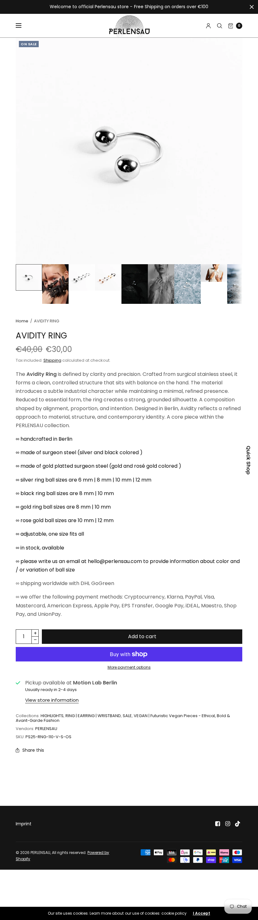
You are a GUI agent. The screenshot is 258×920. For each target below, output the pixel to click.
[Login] (208, 26)
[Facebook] (218, 824)
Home (22, 321)
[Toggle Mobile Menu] (23, 26)
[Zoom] (129, 151)
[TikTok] (238, 824)
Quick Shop (248, 460)
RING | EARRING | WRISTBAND (93, 716)
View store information (52, 700)
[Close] (251, 7)
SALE (127, 716)
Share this (33, 750)
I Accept (201, 913)
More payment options (129, 667)
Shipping (52, 360)
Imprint (23, 824)
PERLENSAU (46, 729)
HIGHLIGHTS (52, 716)
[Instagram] (228, 824)
